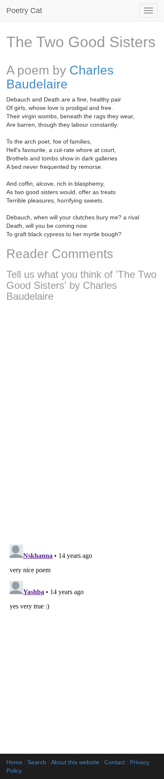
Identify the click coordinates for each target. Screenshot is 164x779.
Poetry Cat (24, 10)
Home (14, 762)
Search (36, 762)
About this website (75, 762)
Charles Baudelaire (60, 77)
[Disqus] (82, 420)
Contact (114, 762)
